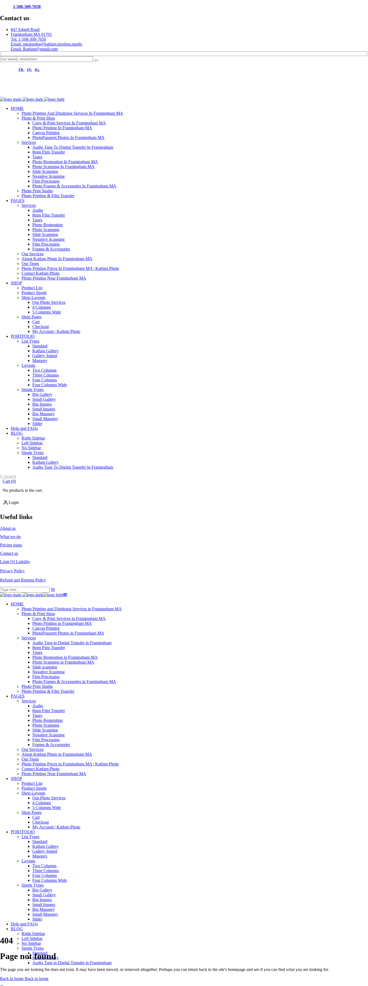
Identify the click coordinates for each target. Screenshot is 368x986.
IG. (37, 70)
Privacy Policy (12, 571)
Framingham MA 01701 (31, 34)
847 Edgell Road (25, 29)
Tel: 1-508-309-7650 (28, 39)
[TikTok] (44, 91)
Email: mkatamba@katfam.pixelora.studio (46, 44)
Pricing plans (11, 545)
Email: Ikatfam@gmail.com (34, 49)
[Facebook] (7, 91)
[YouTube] (62, 91)
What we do (10, 536)
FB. (21, 70)
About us (8, 528)
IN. (29, 70)
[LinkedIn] (80, 91)
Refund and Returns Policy (23, 580)
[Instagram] (25, 91)
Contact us (9, 553)
